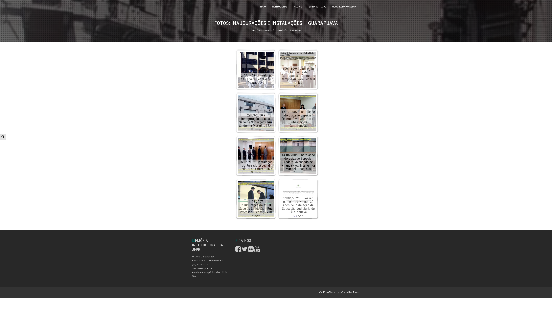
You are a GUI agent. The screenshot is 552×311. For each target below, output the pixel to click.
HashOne (341, 292)
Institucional (279, 6)
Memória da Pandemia (344, 6)
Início (263, 6)
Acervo (298, 6)
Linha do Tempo (317, 6)
